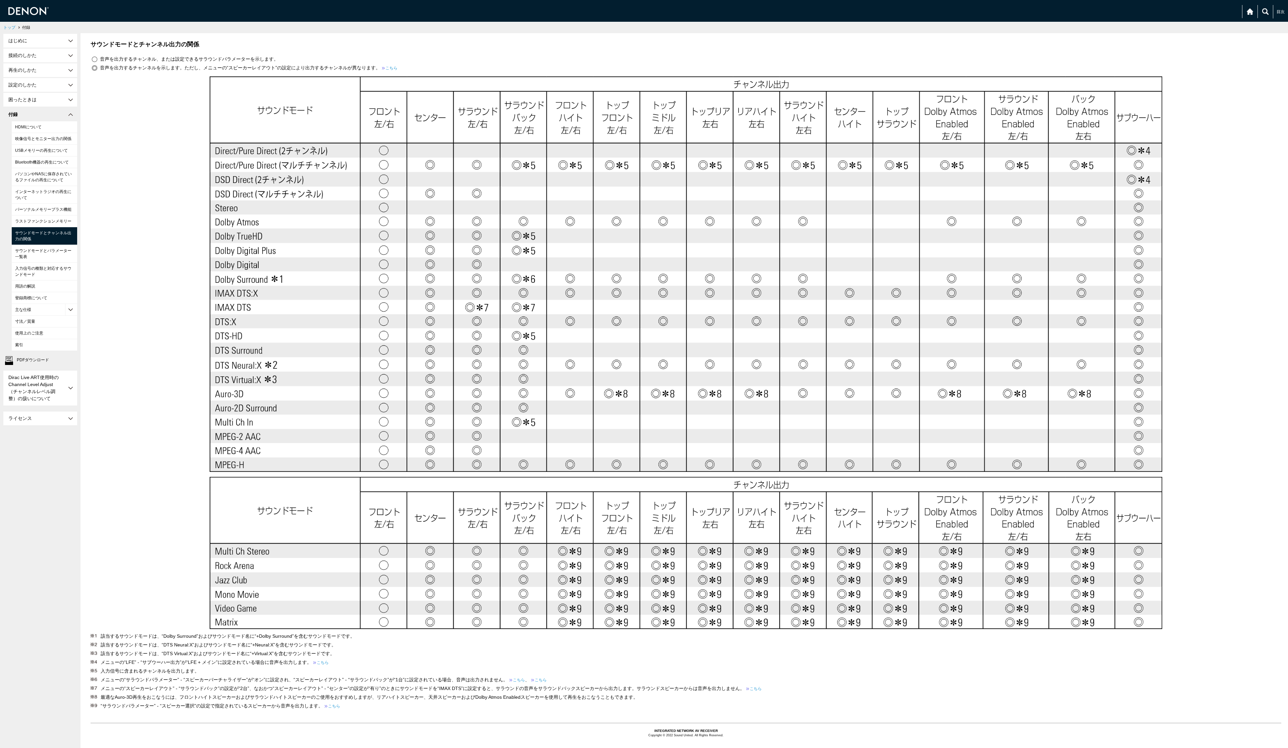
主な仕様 (23, 309)
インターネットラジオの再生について (43, 194)
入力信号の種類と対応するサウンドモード (43, 271)
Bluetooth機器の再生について (42, 162)
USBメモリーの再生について (41, 150)
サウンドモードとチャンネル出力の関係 (43, 236)
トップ (9, 27)
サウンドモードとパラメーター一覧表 (43, 253)
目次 (1281, 11)
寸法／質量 (25, 321)
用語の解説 (25, 286)
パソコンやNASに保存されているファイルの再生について (43, 177)
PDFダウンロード (33, 360)
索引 (19, 344)
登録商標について (31, 298)
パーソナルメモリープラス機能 (43, 209)
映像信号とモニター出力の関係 (43, 138)
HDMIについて (28, 127)
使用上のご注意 (29, 333)
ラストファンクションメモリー (43, 221)
